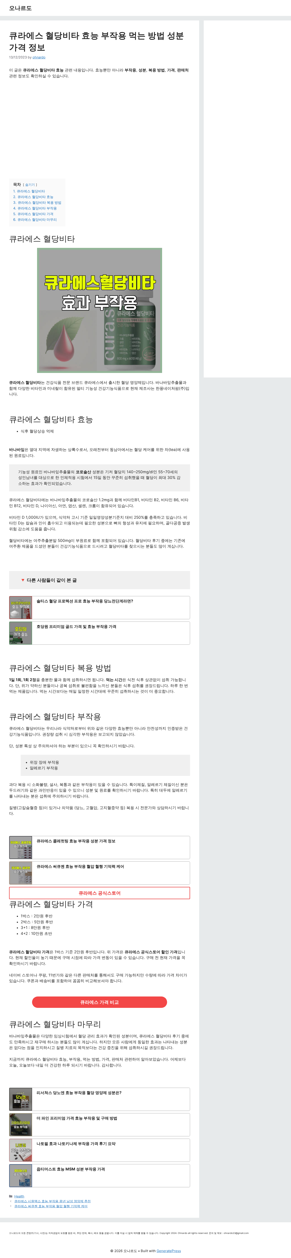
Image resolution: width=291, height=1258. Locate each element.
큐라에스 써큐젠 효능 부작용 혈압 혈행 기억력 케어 (51, 1206)
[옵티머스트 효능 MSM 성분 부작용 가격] (99, 1175)
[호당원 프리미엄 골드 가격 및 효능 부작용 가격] (99, 633)
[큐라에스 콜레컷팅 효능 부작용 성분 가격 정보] (99, 847)
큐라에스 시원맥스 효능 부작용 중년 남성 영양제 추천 (52, 1201)
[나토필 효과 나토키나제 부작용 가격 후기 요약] (99, 1150)
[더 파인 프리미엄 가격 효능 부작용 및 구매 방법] (99, 1124)
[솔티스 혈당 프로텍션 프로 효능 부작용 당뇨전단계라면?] (99, 607)
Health (19, 1196)
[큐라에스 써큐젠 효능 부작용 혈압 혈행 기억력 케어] (99, 873)
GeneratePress (169, 1251)
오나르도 (20, 8)
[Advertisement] (99, 123)
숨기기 (30, 184)
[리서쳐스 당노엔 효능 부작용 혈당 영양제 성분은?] (99, 1099)
